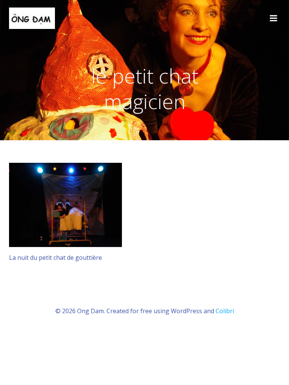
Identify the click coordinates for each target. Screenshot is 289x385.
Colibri (225, 311)
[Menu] (273, 18)
